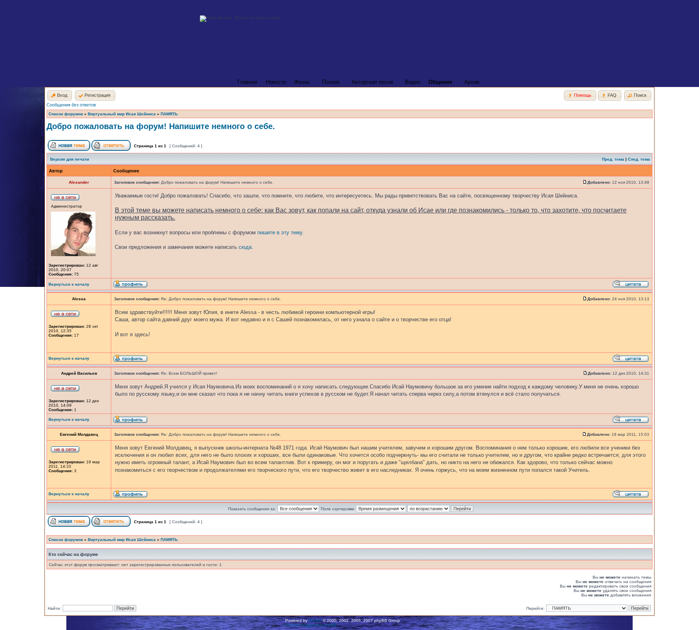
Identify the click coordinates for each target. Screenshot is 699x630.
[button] (59, 95)
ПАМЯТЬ (169, 114)
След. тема (639, 159)
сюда (245, 247)
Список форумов (66, 114)
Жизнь (302, 82)
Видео (412, 82)
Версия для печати (69, 159)
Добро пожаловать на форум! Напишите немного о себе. (161, 126)
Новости (276, 82)
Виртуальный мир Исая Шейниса (122, 114)
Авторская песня (372, 82)
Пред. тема (613, 159)
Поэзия (330, 82)
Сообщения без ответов (71, 104)
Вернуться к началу (69, 284)
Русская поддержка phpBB (311, 625)
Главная (247, 82)
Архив (471, 82)
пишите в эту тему (279, 232)
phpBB (315, 620)
